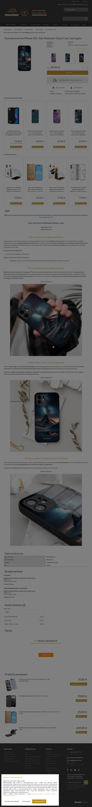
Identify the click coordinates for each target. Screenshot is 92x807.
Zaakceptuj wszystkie (39, 801)
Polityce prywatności (37, 794)
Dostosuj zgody (26, 801)
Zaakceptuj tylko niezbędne (12, 801)
